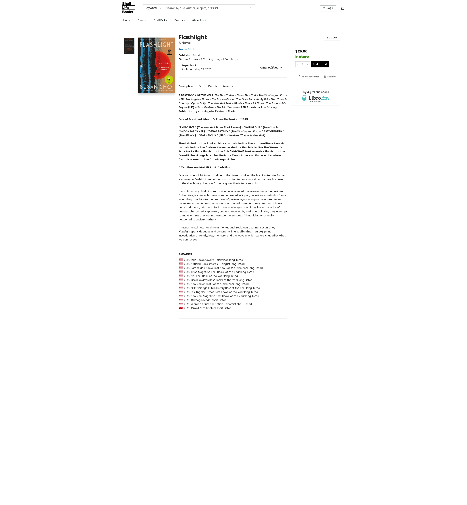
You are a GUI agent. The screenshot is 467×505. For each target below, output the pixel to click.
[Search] (251, 8)
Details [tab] (212, 86)
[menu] (233, 20)
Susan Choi (186, 49)
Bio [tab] (200, 86)
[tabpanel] (233, 206)
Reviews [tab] (228, 86)
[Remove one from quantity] (298, 64)
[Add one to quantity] (307, 64)
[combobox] (153, 8)
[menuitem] (127, 20)
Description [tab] (186, 86)
